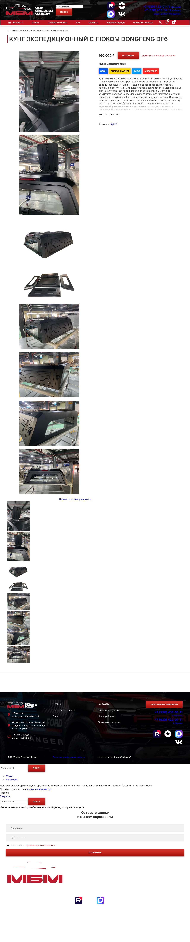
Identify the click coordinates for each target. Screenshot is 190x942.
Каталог (19, 30)
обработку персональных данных (40, 845)
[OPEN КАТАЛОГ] (23, 22)
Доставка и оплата (64, 710)
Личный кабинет (166, 890)
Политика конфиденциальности (69, 757)
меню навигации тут (39, 789)
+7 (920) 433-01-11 (162, 10)
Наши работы (106, 716)
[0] (166, 23)
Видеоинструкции (108, 710)
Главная (11, 30)
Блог (55, 716)
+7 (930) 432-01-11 (162, 6)
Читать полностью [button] (110, 114)
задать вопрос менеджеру (167, 13)
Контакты (103, 703)
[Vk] (122, 14)
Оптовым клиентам (109, 722)
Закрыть (5, 796)
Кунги (25, 30)
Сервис (57, 703)
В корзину (128, 55)
